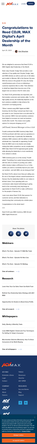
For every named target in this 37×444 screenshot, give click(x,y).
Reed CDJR (31, 127)
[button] (3, 4)
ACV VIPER (22, 381)
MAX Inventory (18, 212)
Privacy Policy (26, 431)
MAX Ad (26, 212)
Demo (30, 3)
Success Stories (23, 389)
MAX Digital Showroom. (9, 214)
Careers (4, 395)
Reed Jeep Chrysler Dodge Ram (12, 71)
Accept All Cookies (18, 440)
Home (4, 389)
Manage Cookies (19, 435)
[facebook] (20, 403)
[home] (12, 3)
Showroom (21, 375)
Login (23, 4)
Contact (4, 381)
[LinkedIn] (26, 403)
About (4, 392)
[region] (18, 429)
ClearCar (21, 378)
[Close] (35, 417)
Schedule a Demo (8, 375)
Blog (20, 392)
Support (21, 395)
